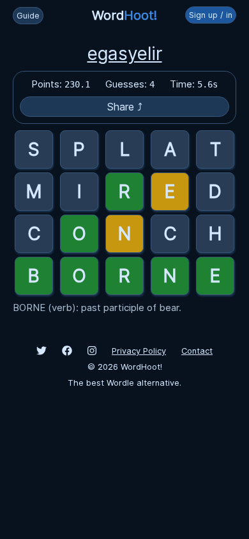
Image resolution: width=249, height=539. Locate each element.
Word (124, 15)
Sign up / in (210, 15)
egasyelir (124, 54)
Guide (28, 15)
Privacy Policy (139, 351)
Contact (197, 351)
